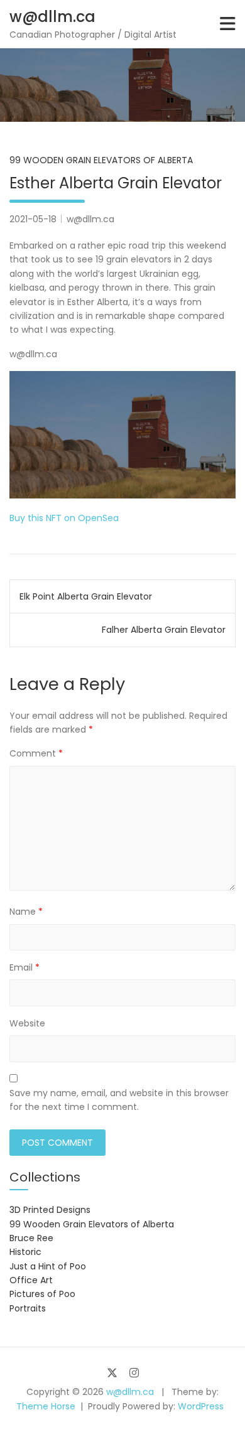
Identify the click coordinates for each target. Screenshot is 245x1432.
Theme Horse (45, 1406)
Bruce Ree (31, 1238)
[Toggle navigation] (228, 24)
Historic (25, 1252)
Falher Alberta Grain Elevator (164, 629)
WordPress (201, 1406)
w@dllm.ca (52, 16)
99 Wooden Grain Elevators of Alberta (101, 160)
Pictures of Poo (42, 1294)
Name (26, 911)
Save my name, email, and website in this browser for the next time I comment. (119, 1100)
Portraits (27, 1308)
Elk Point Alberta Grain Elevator (85, 596)
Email (24, 967)
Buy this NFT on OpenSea (64, 518)
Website (27, 1023)
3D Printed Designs (49, 1209)
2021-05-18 (33, 219)
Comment (36, 753)
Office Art (31, 1280)
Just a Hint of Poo (47, 1266)
